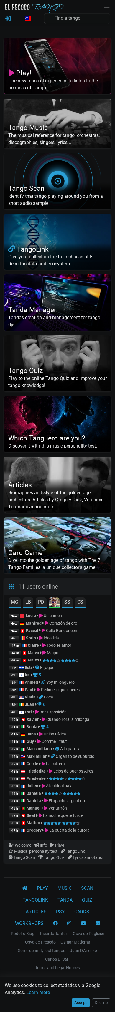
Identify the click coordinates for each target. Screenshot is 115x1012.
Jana (31, 734)
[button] (27, 19)
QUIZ (87, 900)
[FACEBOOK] (55, 923)
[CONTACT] (98, 923)
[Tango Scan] (37, 667)
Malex (33, 652)
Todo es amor (58, 645)
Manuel (34, 808)
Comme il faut (54, 741)
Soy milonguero (60, 682)
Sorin (31, 638)
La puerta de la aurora (69, 830)
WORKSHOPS (29, 923)
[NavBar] (106, 5)
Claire (33, 645)
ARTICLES (36, 911)
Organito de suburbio (75, 756)
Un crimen (52, 615)
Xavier (33, 719)
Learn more (38, 992)
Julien (33, 785)
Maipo (52, 652)
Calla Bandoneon (61, 630)
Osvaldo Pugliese (88, 933)
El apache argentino (66, 800)
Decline (101, 1002)
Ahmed (31, 682)
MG (14, 602)
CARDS (81, 911)
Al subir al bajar (59, 785)
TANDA (65, 900)
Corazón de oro (62, 623)
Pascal (32, 630)
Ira (27, 675)
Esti (28, 667)
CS (80, 602)
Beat (31, 815)
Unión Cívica (54, 734)
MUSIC (65, 888)
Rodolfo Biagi (23, 933)
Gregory (34, 830)
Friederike (36, 771)
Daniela (34, 793)
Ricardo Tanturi (54, 933)
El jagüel (47, 667)
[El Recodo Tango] (24, 888)
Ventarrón (57, 808)
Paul (29, 689)
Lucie (31, 615)
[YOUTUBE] (83, 923)
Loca (48, 697)
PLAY (42, 888)
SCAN (87, 888)
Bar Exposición (53, 712)
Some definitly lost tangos (41, 950)
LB (28, 602)
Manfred (34, 623)
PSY (60, 911)
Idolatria (51, 638)
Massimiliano (39, 748)
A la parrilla (70, 748)
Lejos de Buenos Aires (72, 771)
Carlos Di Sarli (57, 959)
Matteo (33, 822)
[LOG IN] (8, 19)
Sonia (32, 726)
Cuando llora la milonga (67, 719)
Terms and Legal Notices (57, 967)
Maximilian (37, 756)
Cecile (32, 763)
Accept (80, 1002)
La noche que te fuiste (62, 815)
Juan (29, 704)
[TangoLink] (43, 682)
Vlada (30, 697)
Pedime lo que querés (60, 689)
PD (41, 602)
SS (67, 602)
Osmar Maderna (75, 942)
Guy (30, 741)
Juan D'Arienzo (83, 950)
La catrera (55, 763)
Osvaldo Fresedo (40, 942)
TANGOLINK (35, 900)
